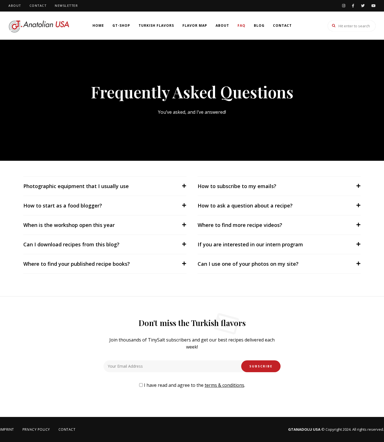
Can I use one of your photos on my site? (248, 263)
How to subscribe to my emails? (237, 186)
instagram (344, 6)
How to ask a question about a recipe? (245, 205)
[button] (104, 186)
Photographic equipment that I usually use (76, 186)
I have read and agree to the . (194, 385)
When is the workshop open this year (69, 225)
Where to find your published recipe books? (76, 263)
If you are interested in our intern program (250, 244)
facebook (353, 6)
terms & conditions (224, 385)
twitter (363, 6)
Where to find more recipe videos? (240, 225)
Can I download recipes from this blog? (71, 244)
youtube (373, 6)
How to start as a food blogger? (62, 205)
